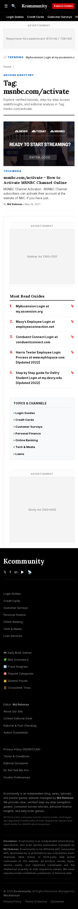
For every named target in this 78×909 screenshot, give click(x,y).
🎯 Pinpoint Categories (18, 673)
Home (7, 66)
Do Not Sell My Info (16, 770)
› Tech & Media (24, 447)
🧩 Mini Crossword (15, 659)
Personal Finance (14, 614)
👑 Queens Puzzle (15, 680)
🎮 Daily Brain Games (17, 652)
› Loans (18, 454)
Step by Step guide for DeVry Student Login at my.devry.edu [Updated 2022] (39, 378)
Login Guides (15, 17)
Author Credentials (15, 732)
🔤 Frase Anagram (15, 666)
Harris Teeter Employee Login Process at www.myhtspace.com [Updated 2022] (40, 357)
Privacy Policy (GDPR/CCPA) (21, 749)
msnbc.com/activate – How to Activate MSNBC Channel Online (35, 180)
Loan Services (12, 636)
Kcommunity (34, 5)
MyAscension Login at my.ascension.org (51, 57)
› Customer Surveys (27, 426)
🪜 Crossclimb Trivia (17, 687)
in (16, 572)
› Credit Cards (23, 419)
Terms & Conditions (16, 756)
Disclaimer (57, 901)
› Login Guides (24, 413)
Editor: (16, 704)
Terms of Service (36, 901)
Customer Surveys (59, 17)
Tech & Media (12, 629)
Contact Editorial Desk (17, 718)
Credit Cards (35, 17)
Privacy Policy (12, 901)
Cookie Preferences (16, 777)
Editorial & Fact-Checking (19, 725)
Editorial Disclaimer (15, 763)
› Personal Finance (27, 433)
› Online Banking (25, 440)
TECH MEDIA (12, 171)
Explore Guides (63, 5)
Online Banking (13, 621)
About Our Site (13, 711)
